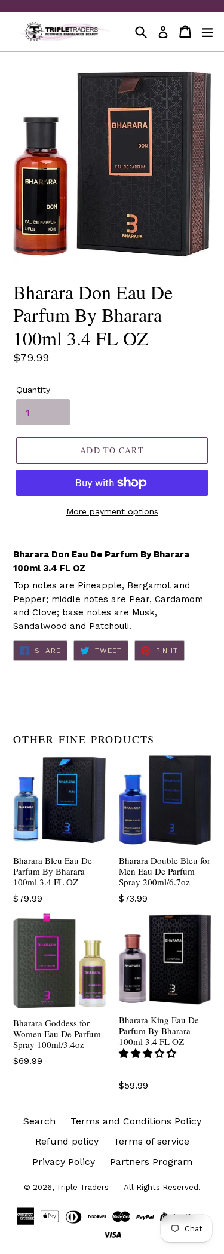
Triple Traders (82, 1187)
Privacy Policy (63, 1161)
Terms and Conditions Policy (135, 1121)
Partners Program (151, 1161)
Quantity (33, 389)
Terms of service (151, 1141)
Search (39, 1121)
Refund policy (67, 1141)
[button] (149, 1053)
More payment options (112, 511)
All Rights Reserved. (162, 1187)
